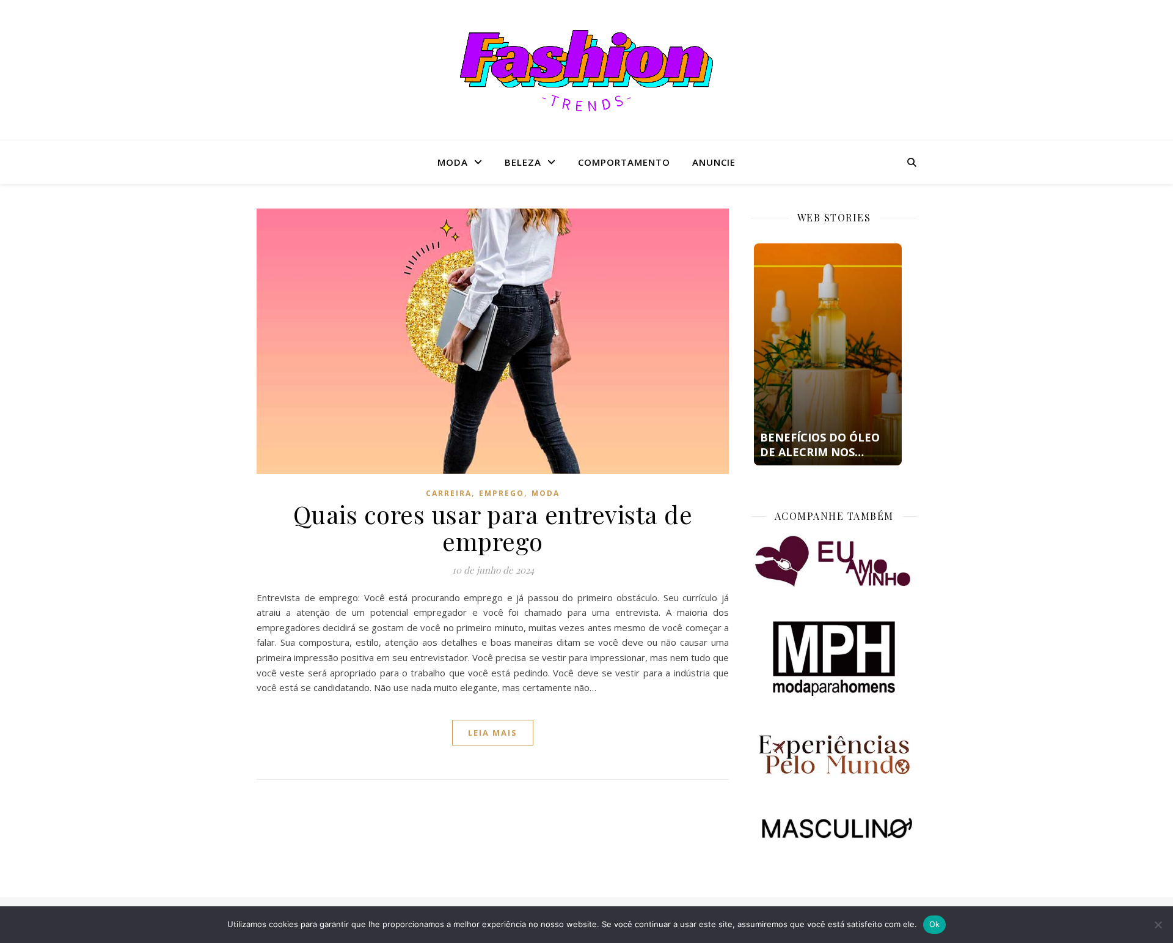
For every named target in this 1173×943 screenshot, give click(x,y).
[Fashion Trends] (586, 70)
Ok (934, 924)
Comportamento (624, 162)
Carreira (449, 493)
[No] (1158, 925)
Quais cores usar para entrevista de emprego (493, 527)
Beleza (523, 162)
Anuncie (714, 162)
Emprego (501, 493)
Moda (452, 162)
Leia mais (492, 732)
